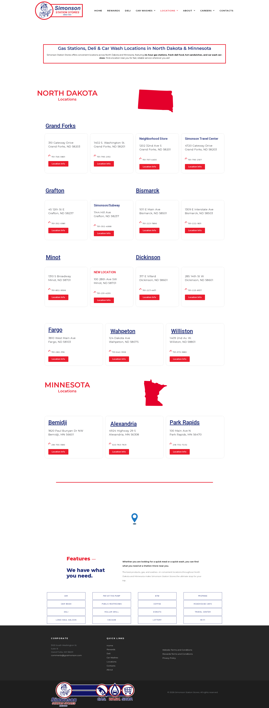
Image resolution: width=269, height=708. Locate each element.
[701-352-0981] (49, 222)
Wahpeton (122, 331)
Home (98, 10)
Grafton (55, 190)
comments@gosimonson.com (66, 655)
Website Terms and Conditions (177, 650)
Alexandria (123, 424)
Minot (53, 257)
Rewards (113, 10)
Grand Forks (61, 126)
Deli (128, 10)
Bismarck (147, 190)
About (187, 10)
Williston (182, 331)
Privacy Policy (169, 658)
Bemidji (57, 422)
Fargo (55, 329)
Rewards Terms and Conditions (177, 654)
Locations (167, 10)
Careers (206, 10)
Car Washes (144, 10)
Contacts (226, 10)
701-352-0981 (58, 223)
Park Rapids (185, 422)
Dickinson (148, 257)
